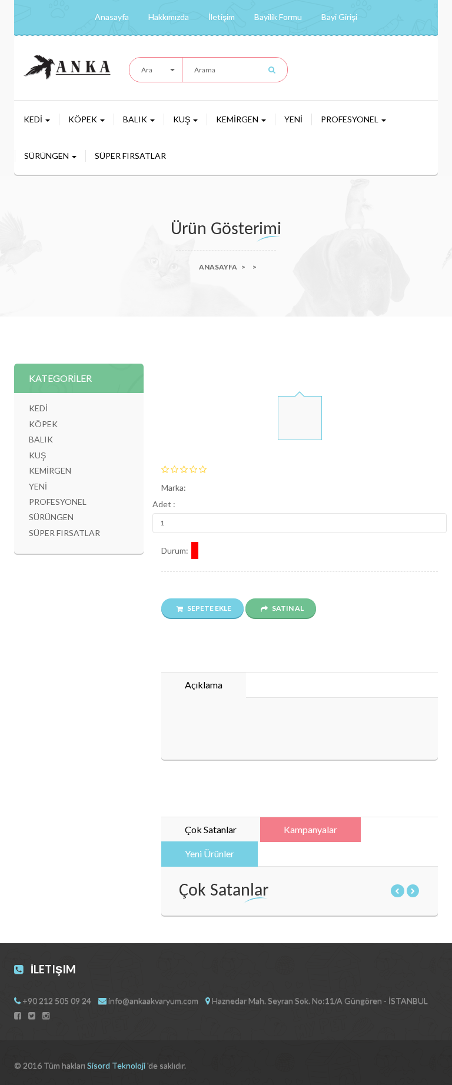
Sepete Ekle (208, 608)
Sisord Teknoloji (117, 1065)
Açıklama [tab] (203, 684)
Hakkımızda (168, 17)
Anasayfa (112, 17)
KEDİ (34, 119)
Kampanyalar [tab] (310, 829)
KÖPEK (83, 119)
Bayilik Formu (278, 17)
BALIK (136, 119)
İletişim (221, 17)
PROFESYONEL (350, 119)
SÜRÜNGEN (47, 156)
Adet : (163, 504)
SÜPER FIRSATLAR (130, 156)
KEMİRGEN (238, 119)
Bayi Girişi (339, 17)
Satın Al (287, 608)
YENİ (293, 119)
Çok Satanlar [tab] (211, 829)
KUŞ (182, 119)
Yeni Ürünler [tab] (209, 853)
